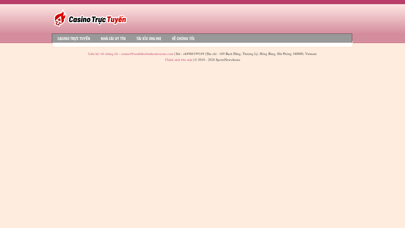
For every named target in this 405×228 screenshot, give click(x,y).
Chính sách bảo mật (178, 59)
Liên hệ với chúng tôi (103, 53)
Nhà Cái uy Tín (113, 38)
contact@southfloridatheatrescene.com (147, 53)
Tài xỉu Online (148, 38)
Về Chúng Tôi (183, 38)
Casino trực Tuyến (74, 38)
